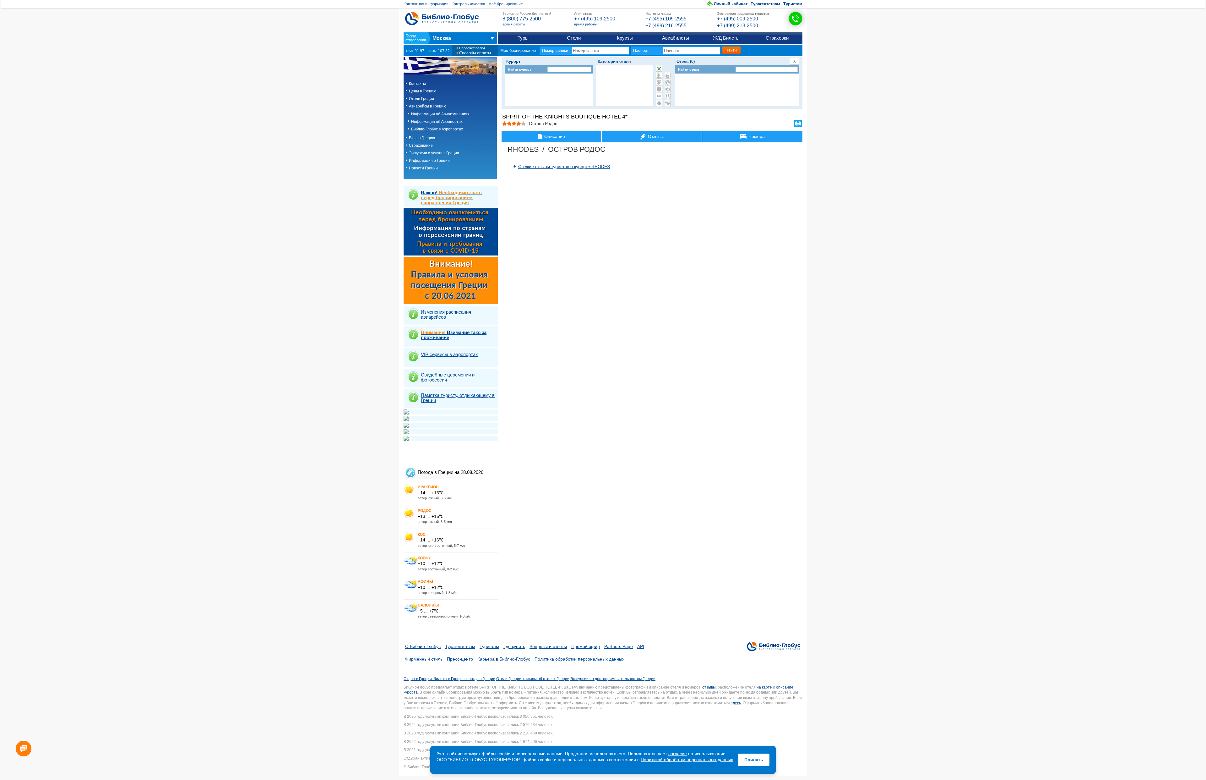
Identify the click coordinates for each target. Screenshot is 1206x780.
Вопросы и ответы (548, 646)
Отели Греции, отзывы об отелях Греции (532, 679)
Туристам (792, 4)
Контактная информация (426, 4)
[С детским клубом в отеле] (668, 82)
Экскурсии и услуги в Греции (434, 153)
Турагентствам (765, 4)
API (640, 646)
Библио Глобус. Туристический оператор (442, 18)
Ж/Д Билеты (726, 38)
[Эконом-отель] (659, 103)
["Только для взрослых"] (659, 96)
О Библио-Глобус (423, 646)
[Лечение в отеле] (659, 89)
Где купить (514, 646)
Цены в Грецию (422, 91)
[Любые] (659, 68)
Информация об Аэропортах (437, 121)
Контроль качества (468, 4)
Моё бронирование (505, 4)
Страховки (777, 38)
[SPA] (659, 82)
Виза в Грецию (422, 138)
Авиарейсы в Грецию (427, 106)
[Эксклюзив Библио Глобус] (668, 89)
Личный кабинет (730, 4)
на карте (764, 687)
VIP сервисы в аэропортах (449, 354)
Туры (523, 38)
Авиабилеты (675, 38)
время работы (514, 24)
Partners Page (618, 646)
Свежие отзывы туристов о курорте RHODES (564, 166)
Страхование (421, 145)
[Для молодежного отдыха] (668, 96)
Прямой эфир (585, 646)
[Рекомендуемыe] (668, 75)
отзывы (709, 687)
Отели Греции (421, 98)
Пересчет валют (472, 48)
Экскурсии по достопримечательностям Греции (612, 679)
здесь (736, 703)
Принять (753, 759)
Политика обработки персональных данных (579, 659)
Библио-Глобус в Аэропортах (437, 129)
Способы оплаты (475, 53)
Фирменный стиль (424, 659)
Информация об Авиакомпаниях (440, 114)
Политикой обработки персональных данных (687, 759)
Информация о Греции (429, 160)
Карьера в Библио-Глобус (503, 659)
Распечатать (798, 123)
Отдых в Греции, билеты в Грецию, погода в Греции (449, 679)
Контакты (417, 83)
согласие (677, 753)
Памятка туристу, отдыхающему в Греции (458, 398)
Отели (574, 38)
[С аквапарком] (659, 75)
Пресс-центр (460, 659)
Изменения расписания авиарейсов (446, 314)
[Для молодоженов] (668, 103)
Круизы (625, 38)
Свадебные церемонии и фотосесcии (448, 377)
